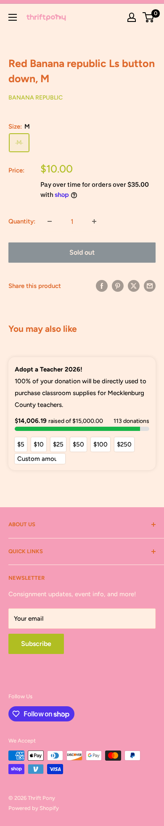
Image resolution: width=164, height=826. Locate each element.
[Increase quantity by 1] (94, 221)
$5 (20, 444)
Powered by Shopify (33, 808)
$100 (100, 444)
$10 (39, 444)
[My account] (131, 17)
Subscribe (36, 644)
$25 (58, 444)
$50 (78, 444)
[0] (148, 17)
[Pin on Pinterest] (118, 286)
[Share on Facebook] (102, 286)
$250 (124, 444)
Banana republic (35, 97)
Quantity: (21, 221)
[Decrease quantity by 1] (49, 221)
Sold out (82, 252)
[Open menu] (12, 17)
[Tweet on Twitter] (134, 286)
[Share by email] (150, 286)
